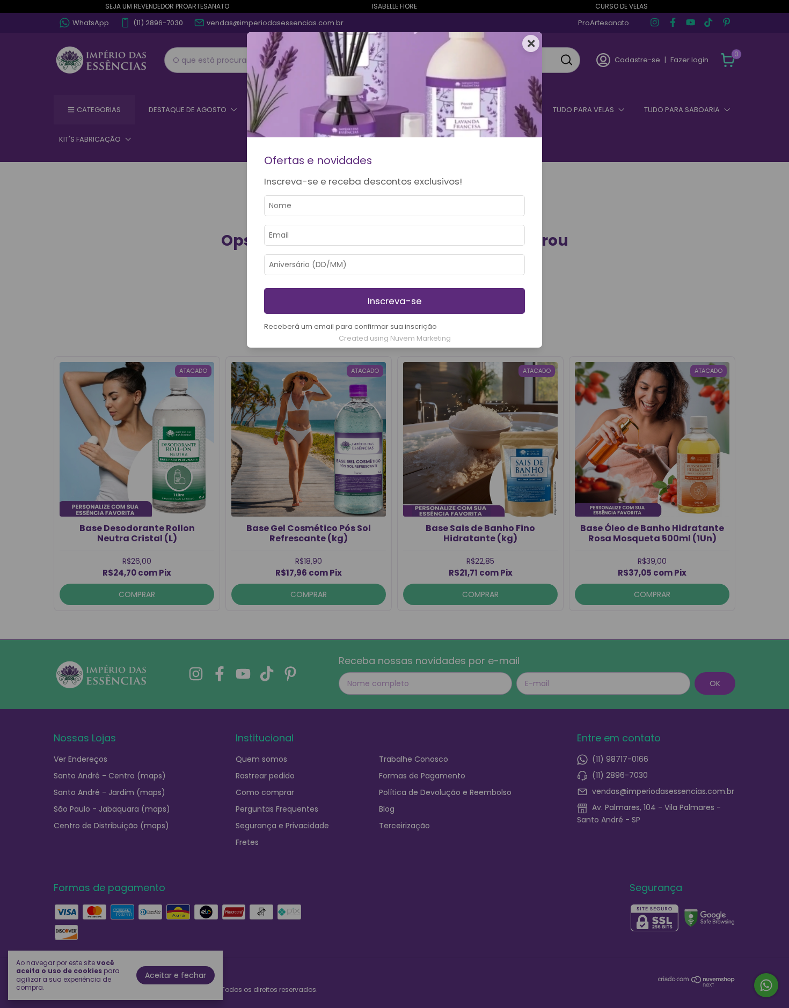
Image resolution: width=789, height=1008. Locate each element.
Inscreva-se (395, 301)
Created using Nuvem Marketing (395, 338)
